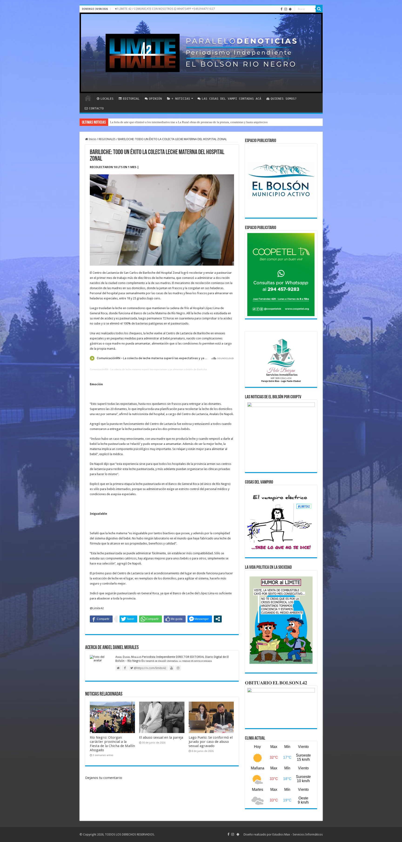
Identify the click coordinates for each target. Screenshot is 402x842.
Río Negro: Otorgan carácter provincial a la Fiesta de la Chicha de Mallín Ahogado (112, 743)
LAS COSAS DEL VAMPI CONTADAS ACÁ (231, 98)
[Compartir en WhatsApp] (150, 618)
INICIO (88, 98)
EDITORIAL (131, 98)
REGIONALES (107, 139)
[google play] (290, 9)
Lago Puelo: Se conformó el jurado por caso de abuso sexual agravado (211, 741)
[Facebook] (281, 9)
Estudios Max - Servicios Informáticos (297, 834)
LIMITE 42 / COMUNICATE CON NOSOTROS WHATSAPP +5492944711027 (166, 8)
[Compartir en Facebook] (101, 618)
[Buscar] (319, 8)
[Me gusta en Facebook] (175, 618)
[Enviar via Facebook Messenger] (200, 618)
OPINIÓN (155, 98)
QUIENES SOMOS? (284, 98)
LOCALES (107, 98)
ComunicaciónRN (99, 369)
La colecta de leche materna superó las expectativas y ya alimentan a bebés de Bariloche (158, 369)
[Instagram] (286, 9)
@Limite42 (97, 608)
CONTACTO (96, 108)
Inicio (92, 139)
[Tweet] (128, 618)
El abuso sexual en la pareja (161, 737)
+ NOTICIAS (180, 98)
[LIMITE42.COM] (201, 53)
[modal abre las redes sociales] (218, 618)
